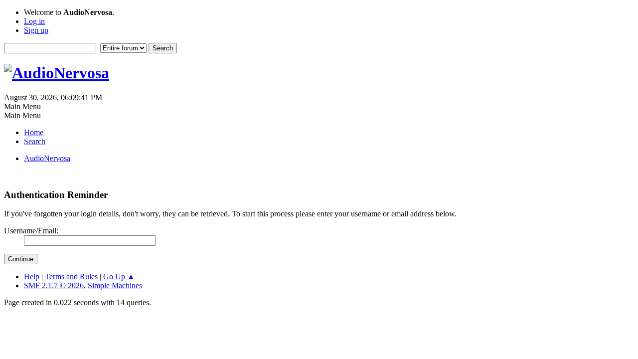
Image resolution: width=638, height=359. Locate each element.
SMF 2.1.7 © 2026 (54, 285)
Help (31, 276)
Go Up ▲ (119, 276)
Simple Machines (115, 285)
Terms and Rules (71, 276)
